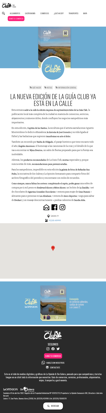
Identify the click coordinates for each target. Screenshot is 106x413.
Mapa (85, 13)
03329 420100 (55, 220)
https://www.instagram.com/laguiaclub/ (62, 207)
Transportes (73, 13)
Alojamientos (15, 13)
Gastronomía (30, 13)
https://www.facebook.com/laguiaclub (54, 207)
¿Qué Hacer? (59, 13)
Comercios (44, 13)
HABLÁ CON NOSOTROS (55, 362)
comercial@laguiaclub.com (46, 207)
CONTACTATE (55, 367)
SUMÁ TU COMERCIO (16, 18)
